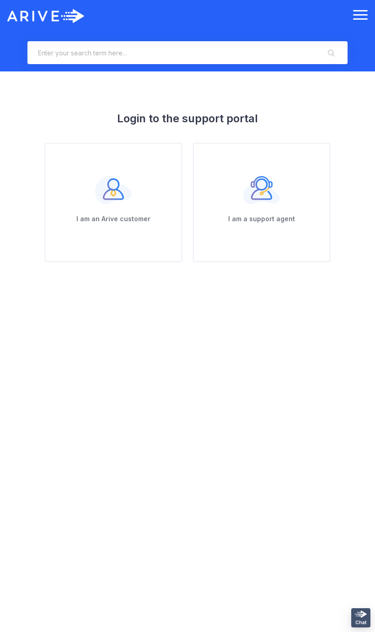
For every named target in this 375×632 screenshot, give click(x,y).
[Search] (332, 52)
